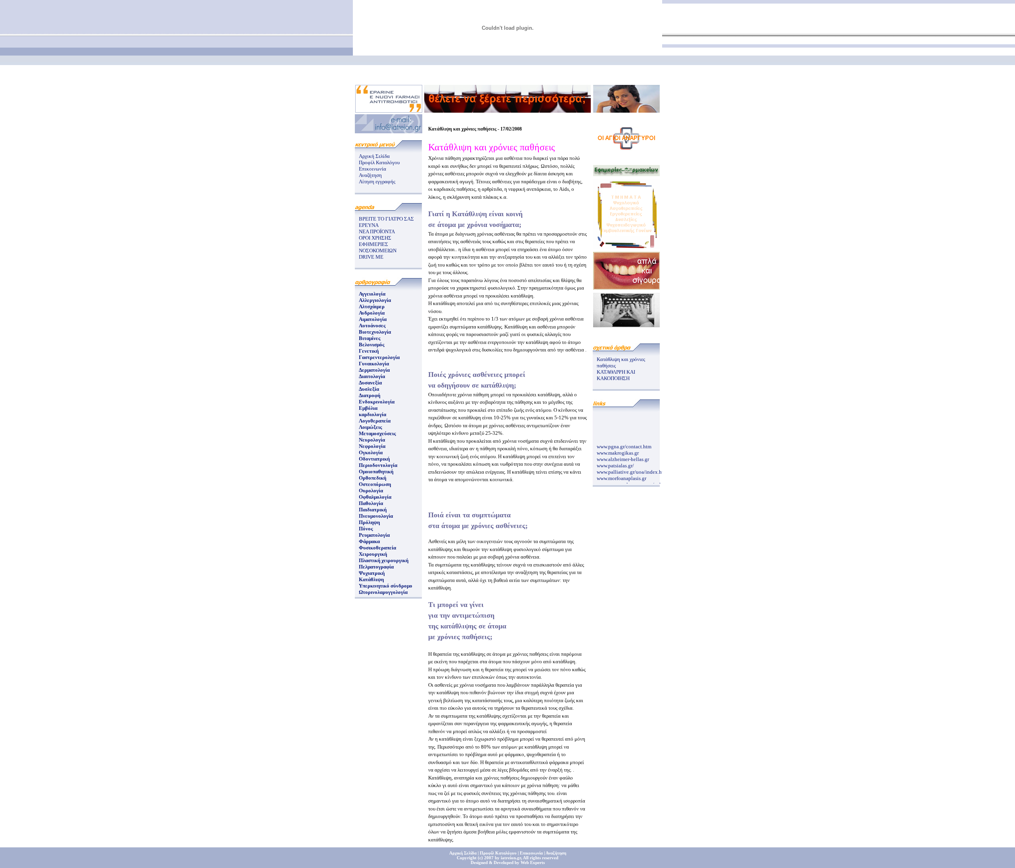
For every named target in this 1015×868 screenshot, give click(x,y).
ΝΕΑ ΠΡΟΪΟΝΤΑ (377, 231)
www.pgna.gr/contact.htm (624, 443)
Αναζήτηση (370, 175)
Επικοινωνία (372, 169)
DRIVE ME (371, 257)
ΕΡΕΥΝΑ (369, 225)
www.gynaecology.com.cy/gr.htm (632, 481)
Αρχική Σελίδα (374, 156)
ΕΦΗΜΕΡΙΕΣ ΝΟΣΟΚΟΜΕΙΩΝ (377, 247)
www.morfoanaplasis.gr (621, 474)
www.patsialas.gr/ (615, 462)
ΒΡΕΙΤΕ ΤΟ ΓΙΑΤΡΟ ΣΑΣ (386, 219)
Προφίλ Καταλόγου (379, 162)
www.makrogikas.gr (618, 449)
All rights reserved (540, 857)
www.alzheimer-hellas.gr (623, 455)
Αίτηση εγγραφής (377, 181)
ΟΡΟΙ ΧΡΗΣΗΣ (375, 238)
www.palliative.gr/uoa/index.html (633, 468)
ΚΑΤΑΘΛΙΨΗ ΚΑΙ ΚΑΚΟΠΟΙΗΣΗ (616, 375)
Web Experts (533, 862)
